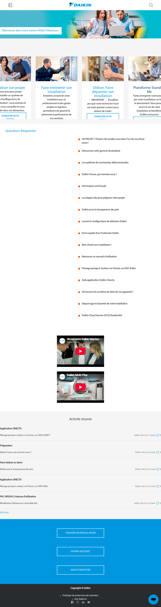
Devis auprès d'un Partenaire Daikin (100, 233)
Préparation (6, 445)
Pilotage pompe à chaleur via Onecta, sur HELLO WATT (25, 435)
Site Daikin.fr (80, 599)
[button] (10, 6)
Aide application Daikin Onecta (98, 280)
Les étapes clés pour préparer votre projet (103, 198)
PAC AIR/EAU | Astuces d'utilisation (18, 496)
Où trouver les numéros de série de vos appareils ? (107, 292)
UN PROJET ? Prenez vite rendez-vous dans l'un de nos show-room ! (113, 141)
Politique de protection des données (80, 595)
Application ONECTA (11, 428)
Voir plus (4, 512)
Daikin (87, 588)
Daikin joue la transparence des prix (100, 209)
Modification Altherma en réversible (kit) (18, 503)
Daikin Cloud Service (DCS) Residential (102, 315)
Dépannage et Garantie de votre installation (105, 303)
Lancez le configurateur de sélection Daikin (104, 221)
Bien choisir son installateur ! (96, 245)
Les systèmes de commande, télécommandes (105, 162)
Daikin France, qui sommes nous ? (99, 174)
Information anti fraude (94, 186)
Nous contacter (80, 570)
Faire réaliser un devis (11, 462)
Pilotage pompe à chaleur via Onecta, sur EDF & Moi (109, 268)
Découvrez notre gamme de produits (101, 151)
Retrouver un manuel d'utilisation (99, 256)
